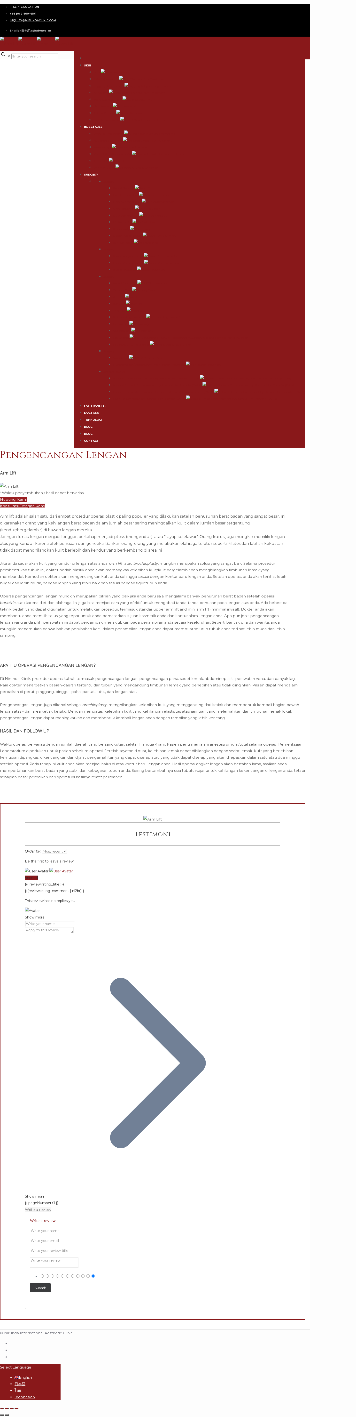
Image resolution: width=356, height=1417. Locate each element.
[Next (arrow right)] (7, 1415)
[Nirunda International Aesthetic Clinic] (37, 44)
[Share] (7, 1408)
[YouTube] (12, 1357)
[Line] (12, 1350)
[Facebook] (12, 1343)
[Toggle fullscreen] (12, 1408)
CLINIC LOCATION (25, 6)
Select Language (15, 1367)
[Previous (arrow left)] (2, 1415)
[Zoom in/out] (16, 1408)
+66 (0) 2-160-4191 (23, 13)
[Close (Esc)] (2, 1408)
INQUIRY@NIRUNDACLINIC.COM (33, 20)
